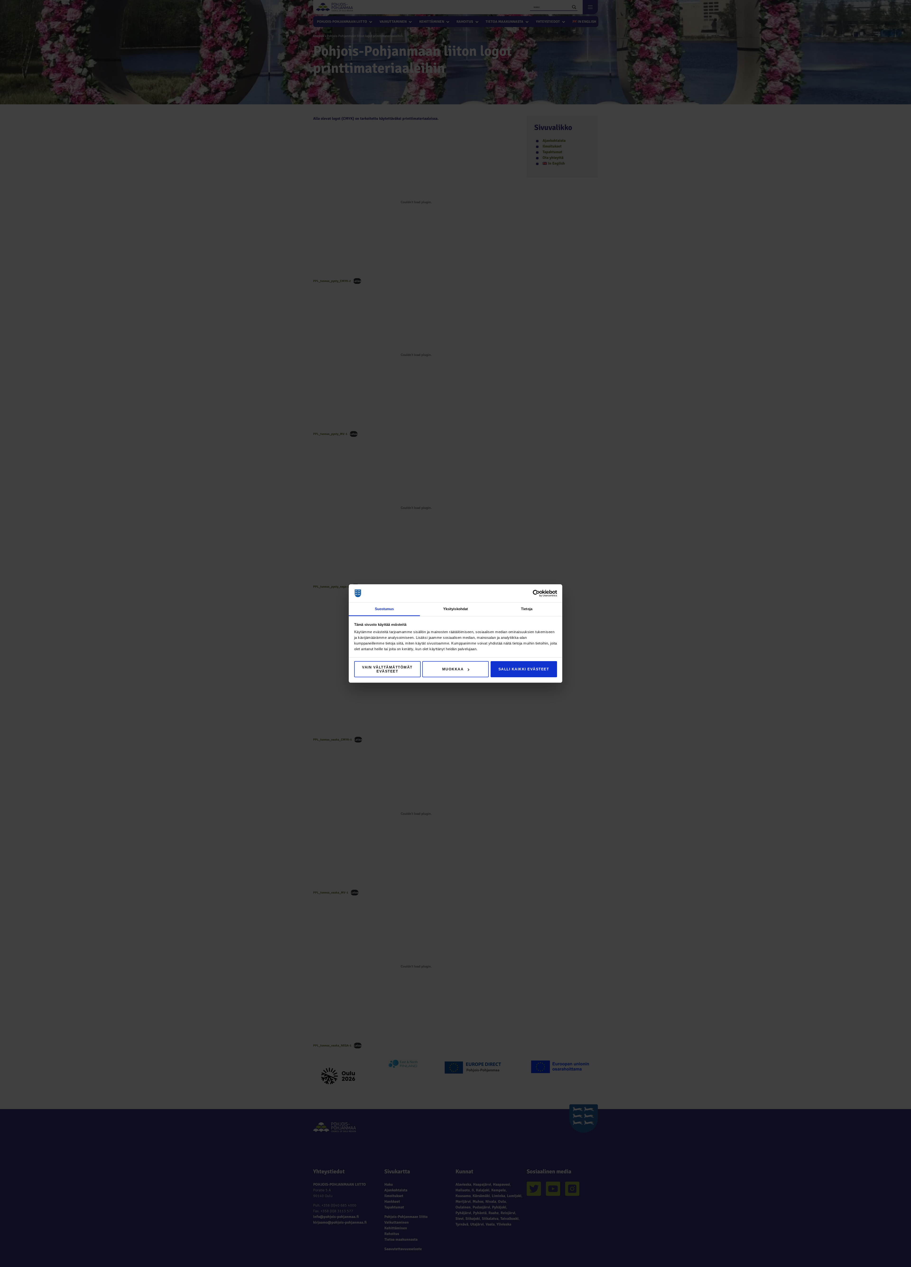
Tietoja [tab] (526, 609)
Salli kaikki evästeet (523, 669)
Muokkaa (453, 669)
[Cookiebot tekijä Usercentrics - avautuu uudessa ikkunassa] (536, 593)
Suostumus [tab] (384, 609)
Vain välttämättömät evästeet (387, 669)
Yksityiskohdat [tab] (455, 609)
